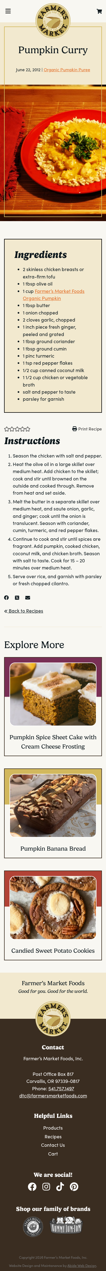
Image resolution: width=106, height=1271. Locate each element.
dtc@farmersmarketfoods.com (53, 1095)
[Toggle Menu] (8, 11)
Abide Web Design (81, 1265)
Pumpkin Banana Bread (53, 848)
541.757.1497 (61, 1088)
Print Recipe (90, 429)
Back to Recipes (25, 610)
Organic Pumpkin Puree (67, 69)
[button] (6, 428)
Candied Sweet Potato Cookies (53, 950)
